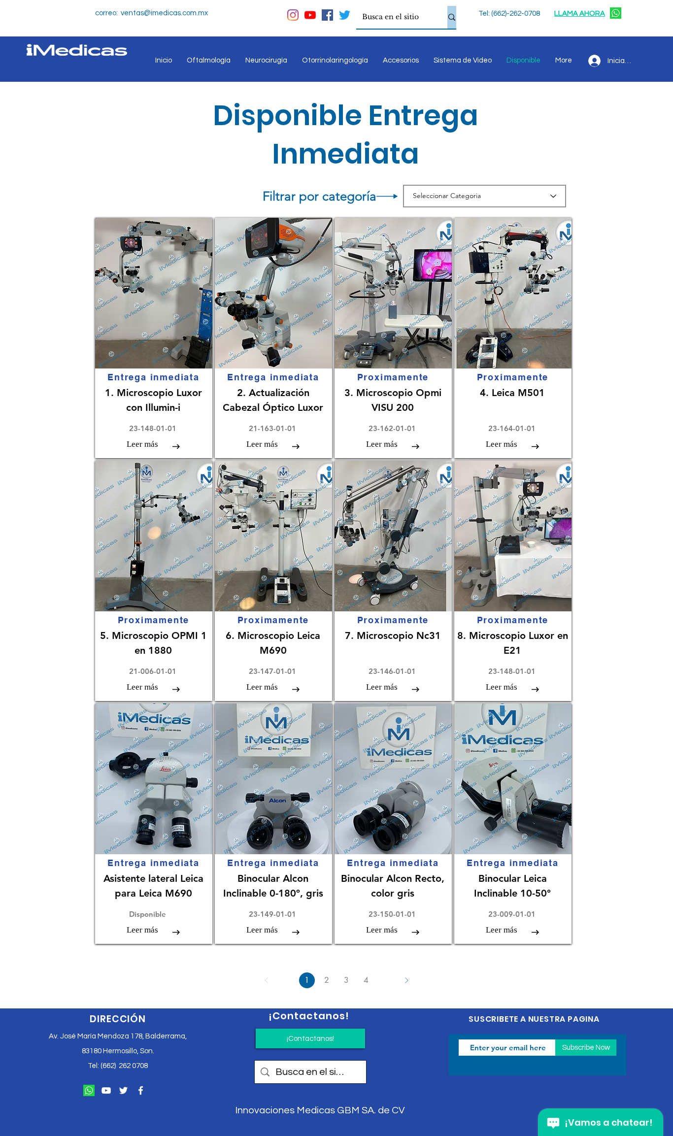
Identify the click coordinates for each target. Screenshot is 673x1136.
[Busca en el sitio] (451, 17)
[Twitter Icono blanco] (123, 1090)
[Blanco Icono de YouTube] (106, 1090)
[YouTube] (310, 15)
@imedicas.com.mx (176, 13)
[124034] (615, 13)
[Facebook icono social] (327, 15)
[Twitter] (344, 15)
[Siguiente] (406, 980)
